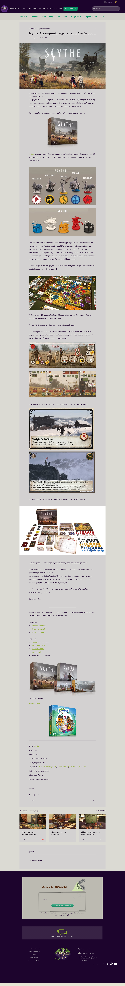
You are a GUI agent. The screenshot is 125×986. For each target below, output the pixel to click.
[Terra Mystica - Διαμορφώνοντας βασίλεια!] (32, 821)
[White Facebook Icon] (103, 964)
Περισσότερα (91, 16)
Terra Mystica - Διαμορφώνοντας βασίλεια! (29, 833)
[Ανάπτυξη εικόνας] (61, 429)
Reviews (34, 16)
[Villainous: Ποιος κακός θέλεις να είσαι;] (92, 821)
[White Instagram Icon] (107, 964)
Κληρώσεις (76, 16)
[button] (116, 2)
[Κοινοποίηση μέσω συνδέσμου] (38, 795)
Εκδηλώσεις (47, 16)
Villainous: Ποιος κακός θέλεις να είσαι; (90, 833)
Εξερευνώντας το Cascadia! (58, 833)
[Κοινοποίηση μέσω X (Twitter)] (34, 795)
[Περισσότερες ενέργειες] (95, 29)
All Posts (23, 16)
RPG (66, 16)
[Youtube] (115, 964)
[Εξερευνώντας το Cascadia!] (62, 821)
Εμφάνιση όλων (101, 810)
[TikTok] (111, 964)
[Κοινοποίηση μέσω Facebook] (29, 795)
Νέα (58, 16)
